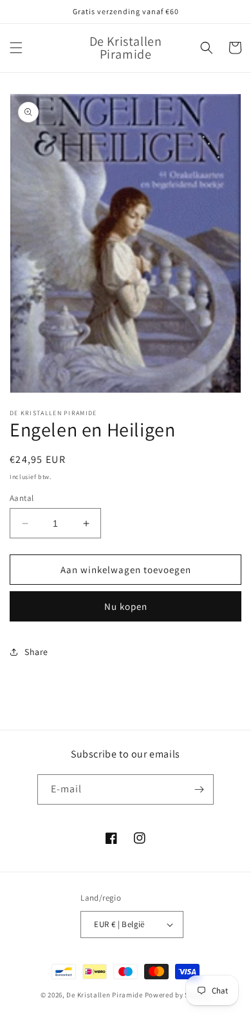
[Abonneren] (199, 789)
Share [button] (36, 652)
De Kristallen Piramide (104, 994)
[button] (16, 48)
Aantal (21, 498)
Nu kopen (125, 606)
